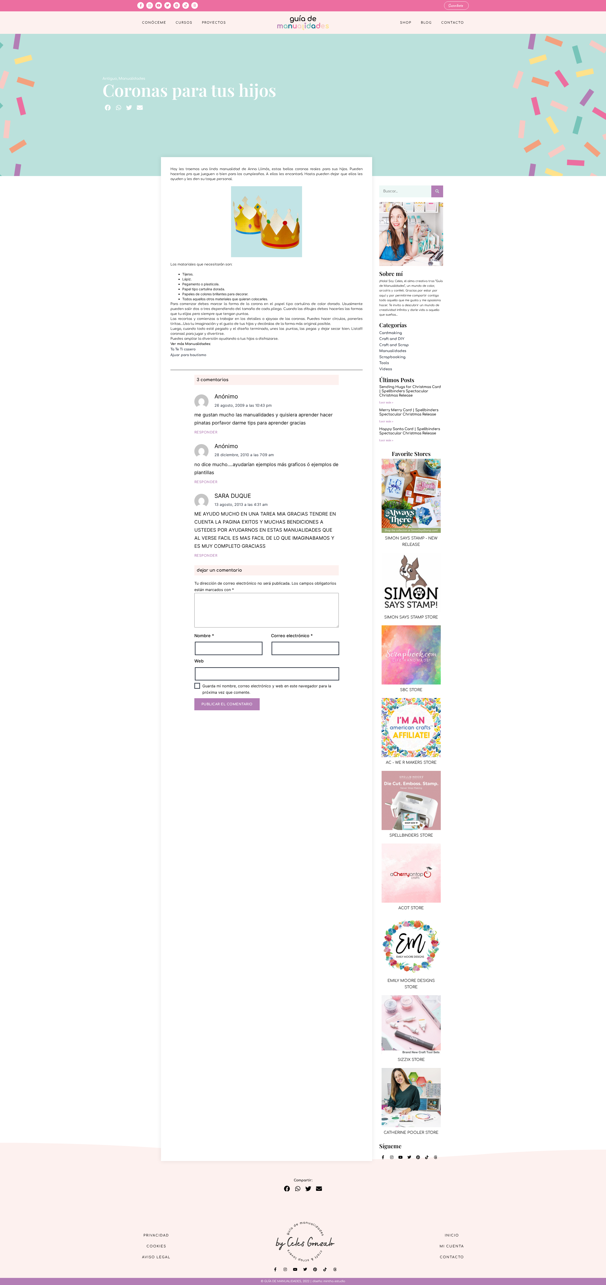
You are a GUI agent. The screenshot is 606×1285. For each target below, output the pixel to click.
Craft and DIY (391, 339)
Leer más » (386, 402)
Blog (426, 22)
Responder (206, 432)
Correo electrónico (292, 635)
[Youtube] (158, 5)
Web (199, 660)
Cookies (156, 1246)
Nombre (204, 635)
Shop (405, 22)
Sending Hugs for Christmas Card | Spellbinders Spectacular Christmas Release (410, 391)
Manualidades (132, 79)
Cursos (184, 22)
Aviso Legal (156, 1257)
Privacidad (156, 1235)
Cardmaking (390, 333)
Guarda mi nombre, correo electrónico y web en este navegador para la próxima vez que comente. (266, 689)
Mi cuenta (452, 1246)
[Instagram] (149, 5)
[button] (107, 107)
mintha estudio (334, 1281)
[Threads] (194, 5)
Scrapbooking (392, 357)
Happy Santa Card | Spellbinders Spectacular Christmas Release (409, 431)
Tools (384, 363)
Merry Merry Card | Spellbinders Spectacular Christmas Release (408, 412)
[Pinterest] (176, 5)
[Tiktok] (185, 5)
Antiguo (109, 79)
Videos (385, 369)
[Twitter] (167, 5)
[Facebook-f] (140, 5)
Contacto (452, 22)
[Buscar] (437, 191)
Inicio (452, 1235)
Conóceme (154, 22)
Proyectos (214, 22)
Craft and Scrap (394, 345)
